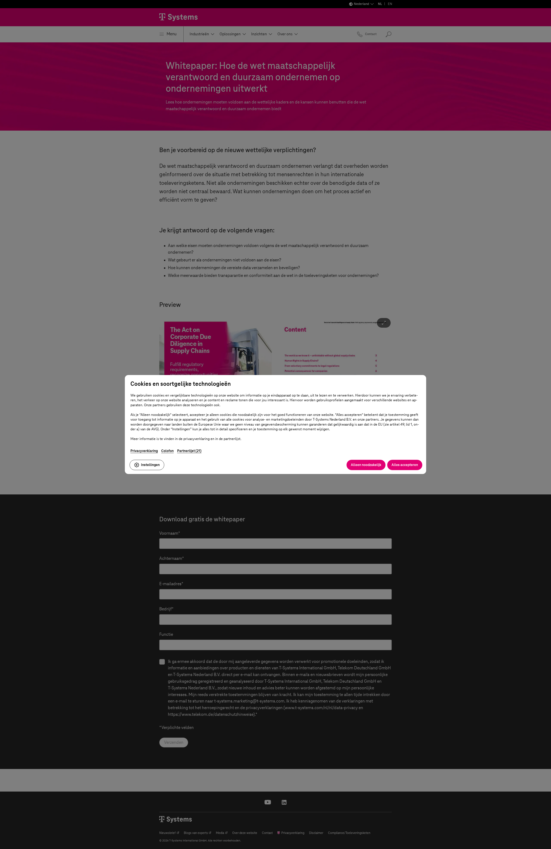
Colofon (167, 451)
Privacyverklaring (144, 451)
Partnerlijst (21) (189, 451)
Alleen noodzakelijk (366, 465)
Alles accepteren (405, 465)
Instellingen (150, 465)
